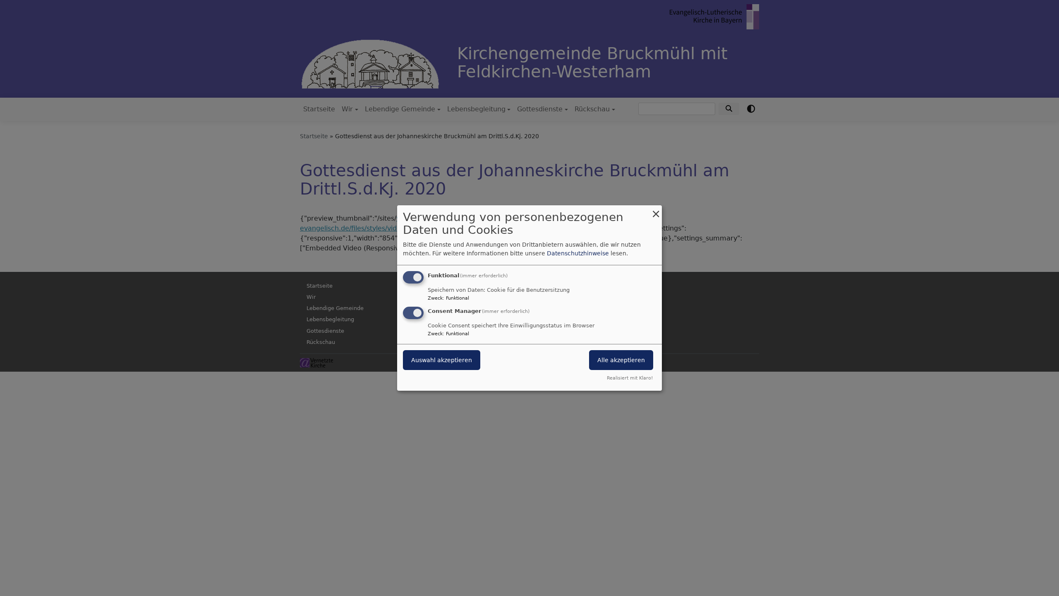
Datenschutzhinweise (578, 253)
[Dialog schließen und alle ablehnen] (655, 210)
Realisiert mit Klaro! (630, 378)
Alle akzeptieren (621, 360)
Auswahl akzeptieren (441, 360)
